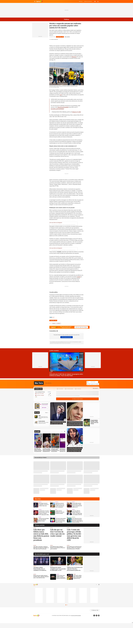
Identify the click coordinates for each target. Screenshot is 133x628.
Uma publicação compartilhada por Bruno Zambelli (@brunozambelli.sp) (63, 224)
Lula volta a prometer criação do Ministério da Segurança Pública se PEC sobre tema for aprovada (41, 547)
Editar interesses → (96, 387)
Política (54, 323)
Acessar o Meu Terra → (48, 382)
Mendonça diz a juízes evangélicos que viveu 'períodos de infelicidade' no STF (58, 568)
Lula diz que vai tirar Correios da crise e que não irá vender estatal (57, 532)
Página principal (39, 1)
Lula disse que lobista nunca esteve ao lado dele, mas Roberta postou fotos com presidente (41, 534)
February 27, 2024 (76, 112)
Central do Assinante (88, 1)
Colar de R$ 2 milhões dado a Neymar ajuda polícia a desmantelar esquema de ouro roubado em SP (77, 576)
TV (55, 516)
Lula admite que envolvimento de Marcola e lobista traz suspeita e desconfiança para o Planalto (74, 547)
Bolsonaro (74, 56)
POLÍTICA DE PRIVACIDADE (76, 614)
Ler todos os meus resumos (77, 398)
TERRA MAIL (81, 1)
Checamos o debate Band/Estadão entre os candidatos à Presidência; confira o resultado (39, 568)
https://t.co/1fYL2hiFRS (63, 107)
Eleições (50, 372)
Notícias (58, 323)
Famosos (39, 501)
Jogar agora (44, 406)
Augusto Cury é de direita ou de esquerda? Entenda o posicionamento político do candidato (74, 568)
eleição (79, 276)
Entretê (73, 501)
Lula (61, 94)
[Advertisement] (92, 547)
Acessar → (47, 411)
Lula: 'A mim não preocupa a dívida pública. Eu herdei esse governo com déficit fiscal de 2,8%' (74, 534)
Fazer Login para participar (66, 337)
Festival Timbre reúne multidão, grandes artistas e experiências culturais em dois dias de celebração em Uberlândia (61, 576)
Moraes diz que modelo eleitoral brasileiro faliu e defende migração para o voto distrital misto (41, 576)
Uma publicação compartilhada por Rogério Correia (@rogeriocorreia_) (63, 250)
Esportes (73, 516)
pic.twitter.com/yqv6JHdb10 (57, 108)
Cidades (74, 573)
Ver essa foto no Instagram (55, 222)
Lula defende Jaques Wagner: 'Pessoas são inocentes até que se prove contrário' (57, 547)
